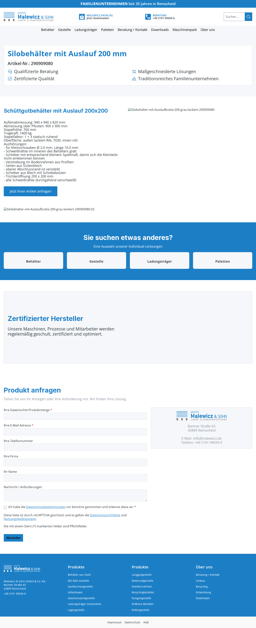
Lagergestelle (76, 610)
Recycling (202, 586)
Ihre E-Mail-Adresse (18, 425)
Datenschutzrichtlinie (105, 515)
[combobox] (234, 16)
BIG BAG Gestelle (78, 580)
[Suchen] (248, 16)
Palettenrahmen (142, 586)
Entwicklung (203, 592)
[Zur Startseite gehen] (32, 16)
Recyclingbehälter (143, 592)
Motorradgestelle (142, 580)
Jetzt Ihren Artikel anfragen (30, 191)
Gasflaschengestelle (80, 586)
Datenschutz (132, 622)
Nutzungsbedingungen (20, 519)
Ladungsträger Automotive (84, 604)
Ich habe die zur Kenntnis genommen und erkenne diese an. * (72, 507)
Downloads (203, 598)
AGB (146, 622)
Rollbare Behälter (143, 604)
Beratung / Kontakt (207, 574)
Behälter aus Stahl (79, 574)
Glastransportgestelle (81, 598)
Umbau (200, 580)
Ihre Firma (11, 456)
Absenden (13, 538)
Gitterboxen (75, 592)
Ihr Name (10, 472)
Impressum (114, 622)
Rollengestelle (140, 610)
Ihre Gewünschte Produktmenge (28, 410)
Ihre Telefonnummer (18, 441)
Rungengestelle (141, 598)
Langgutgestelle (142, 574)
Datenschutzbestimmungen (46, 507)
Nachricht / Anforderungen (23, 487)
